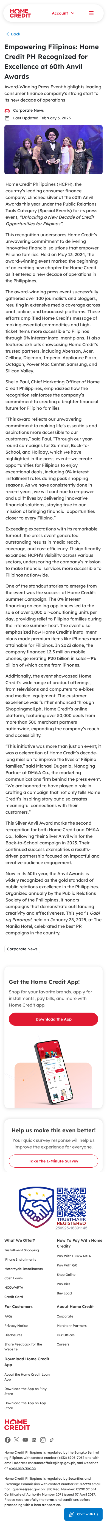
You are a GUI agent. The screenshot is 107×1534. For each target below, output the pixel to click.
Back (15, 34)
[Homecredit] (17, 1427)
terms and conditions (62, 1500)
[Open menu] (91, 13)
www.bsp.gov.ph (22, 1468)
